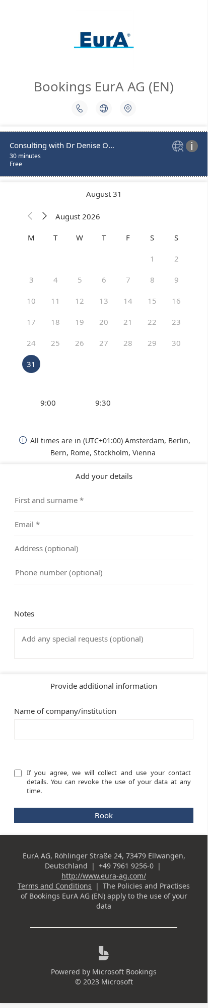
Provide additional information (103, 686)
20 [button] (103, 322)
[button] (30, 216)
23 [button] (176, 322)
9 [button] (176, 280)
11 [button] (55, 301)
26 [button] (79, 343)
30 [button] (176, 343)
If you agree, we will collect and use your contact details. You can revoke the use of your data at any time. (109, 781)
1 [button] (152, 259)
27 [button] (103, 343)
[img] (179, 147)
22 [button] (152, 322)
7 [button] (128, 280)
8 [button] (152, 280)
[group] (104, 403)
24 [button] (31, 343)
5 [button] (80, 280)
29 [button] (152, 343)
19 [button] (79, 322)
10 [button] (31, 301)
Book (104, 815)
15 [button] (152, 301)
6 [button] (104, 280)
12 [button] (79, 301)
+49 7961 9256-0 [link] (126, 865)
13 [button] (103, 301)
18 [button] (55, 322)
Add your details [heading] (104, 476)
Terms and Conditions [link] (55, 886)
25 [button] (55, 343)
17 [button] (31, 322)
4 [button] (55, 280)
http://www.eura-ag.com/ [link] (103, 875)
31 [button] (31, 364)
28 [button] (127, 343)
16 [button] (176, 301)
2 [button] (176, 259)
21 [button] (127, 322)
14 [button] (127, 301)
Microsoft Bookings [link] (124, 971)
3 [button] (31, 280)
